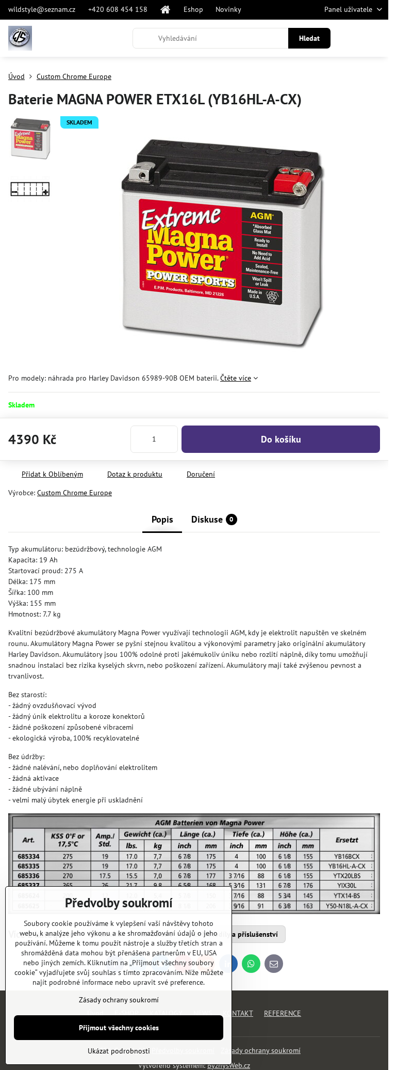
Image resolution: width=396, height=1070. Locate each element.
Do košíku (281, 439)
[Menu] (376, 38)
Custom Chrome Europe (74, 492)
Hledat (309, 38)
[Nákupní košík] (351, 38)
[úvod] (165, 10)
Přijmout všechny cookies (119, 1027)
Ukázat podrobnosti (119, 1051)
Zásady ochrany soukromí (261, 1050)
